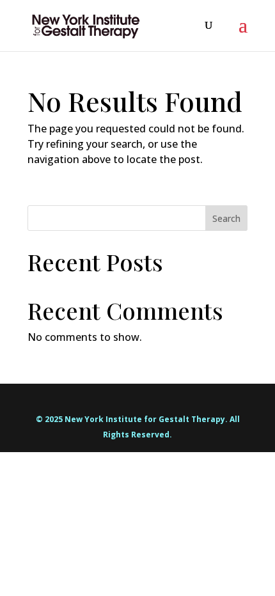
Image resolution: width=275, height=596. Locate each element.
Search (226, 218)
